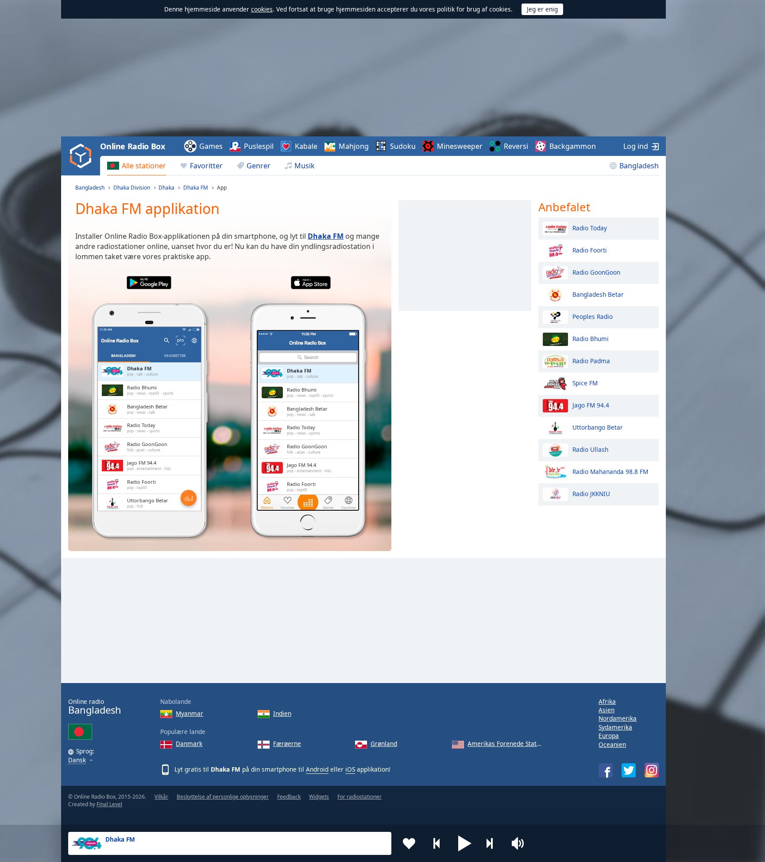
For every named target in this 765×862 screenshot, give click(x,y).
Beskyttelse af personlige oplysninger (223, 796)
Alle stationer (144, 166)
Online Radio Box (132, 146)
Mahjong (354, 146)
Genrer (258, 166)
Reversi (516, 146)
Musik (304, 166)
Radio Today (589, 227)
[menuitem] (136, 165)
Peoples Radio (592, 316)
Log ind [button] (635, 146)
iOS (350, 769)
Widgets (319, 796)
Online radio (94, 706)
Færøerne (287, 743)
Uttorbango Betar (597, 427)
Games (211, 146)
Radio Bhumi (590, 338)
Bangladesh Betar (598, 294)
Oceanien (612, 744)
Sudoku (403, 146)
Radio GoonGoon (596, 272)
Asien (606, 710)
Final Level (109, 804)
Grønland (384, 743)
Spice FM (585, 382)
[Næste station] (492, 843)
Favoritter (206, 166)
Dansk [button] (77, 760)
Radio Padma (591, 360)
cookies (262, 9)
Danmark (189, 743)
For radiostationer (359, 796)
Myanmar (189, 713)
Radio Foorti (589, 249)
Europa (609, 735)
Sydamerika (615, 727)
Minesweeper (460, 146)
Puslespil (259, 146)
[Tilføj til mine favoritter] (409, 843)
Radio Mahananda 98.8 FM (610, 471)
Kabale (306, 146)
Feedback (289, 796)
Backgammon (572, 146)
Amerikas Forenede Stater (505, 743)
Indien (282, 713)
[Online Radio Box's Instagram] (652, 770)
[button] (464, 843)
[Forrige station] (437, 843)
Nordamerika (618, 718)
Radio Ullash (590, 449)
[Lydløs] (520, 843)
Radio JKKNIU (591, 493)
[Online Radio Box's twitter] (629, 770)
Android (317, 769)
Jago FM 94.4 (590, 404)
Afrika (607, 701)
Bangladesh (639, 166)
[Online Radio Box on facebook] (606, 770)
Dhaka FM (326, 236)
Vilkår (161, 796)
